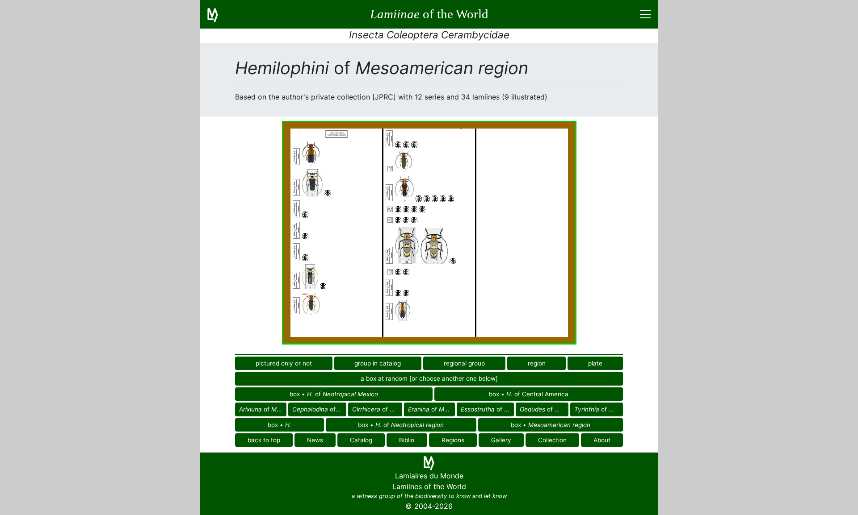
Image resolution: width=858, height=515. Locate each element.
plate (595, 363)
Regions (453, 440)
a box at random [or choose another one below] (429, 378)
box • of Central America (528, 394)
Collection (552, 440)
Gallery (501, 440)
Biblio (406, 440)
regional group (464, 363)
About (601, 440)
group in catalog (377, 363)
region (537, 363)
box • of (334, 394)
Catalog (361, 440)
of (262, 409)
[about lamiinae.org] (218, 14)
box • (279, 424)
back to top (264, 440)
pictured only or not (284, 363)
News (315, 440)
